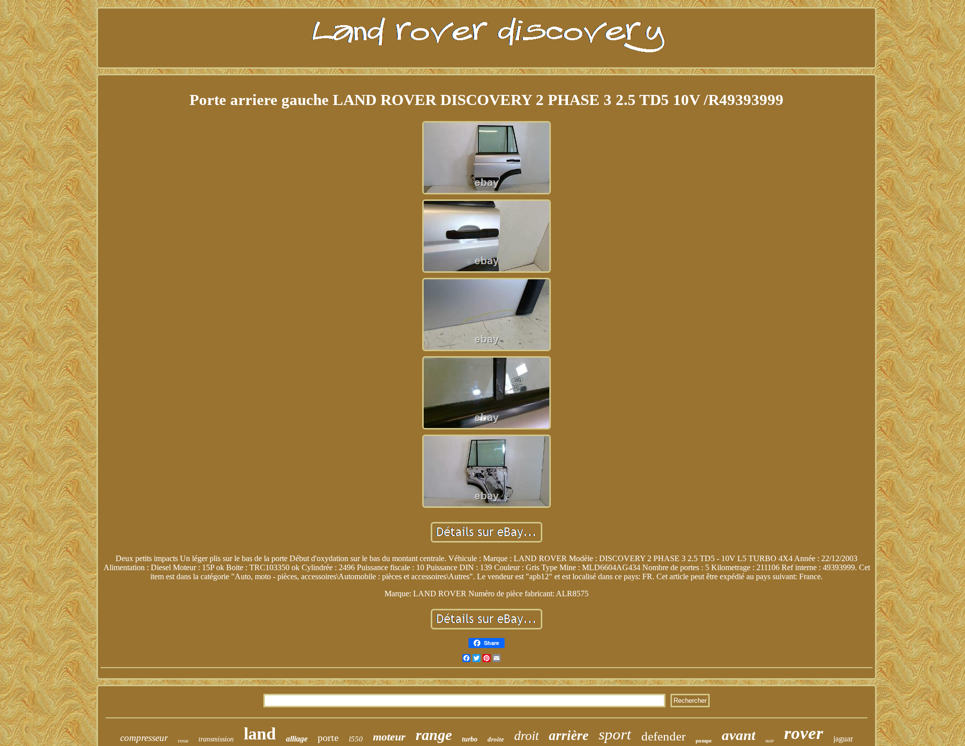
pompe (704, 740)
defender (663, 736)
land (260, 733)
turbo (469, 739)
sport (615, 734)
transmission (216, 739)
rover (803, 733)
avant (738, 735)
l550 (356, 739)
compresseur (144, 737)
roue (183, 740)
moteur (389, 736)
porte (328, 737)
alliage (297, 738)
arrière (569, 735)
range (434, 734)
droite (496, 739)
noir (769, 740)
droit (526, 735)
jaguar (843, 738)
